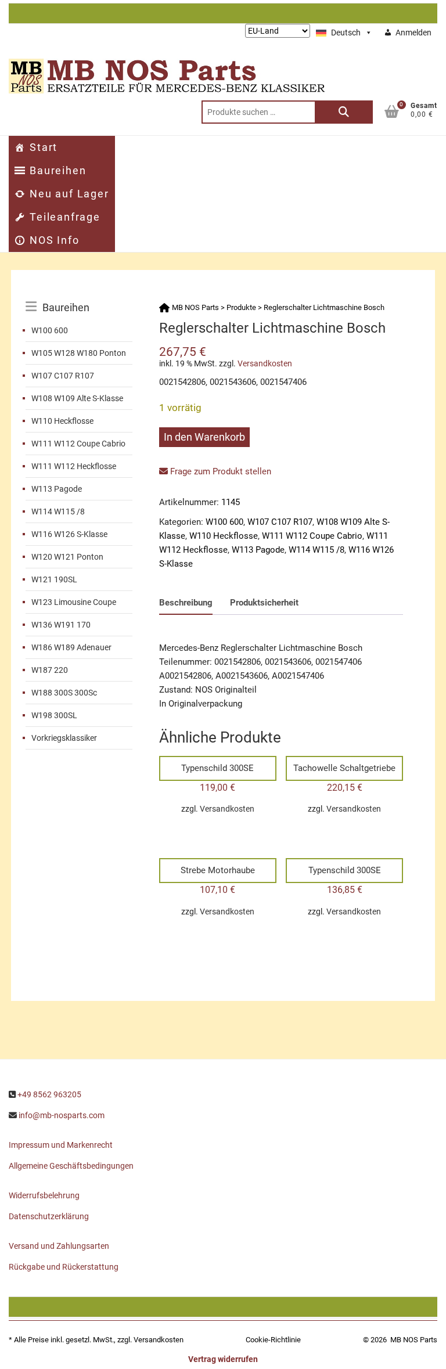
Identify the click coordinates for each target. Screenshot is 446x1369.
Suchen (344, 112)
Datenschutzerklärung (49, 1216)
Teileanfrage (65, 217)
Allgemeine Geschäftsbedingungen (71, 1165)
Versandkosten (265, 363)
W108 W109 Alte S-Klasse (77, 398)
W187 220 (49, 670)
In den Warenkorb (204, 437)
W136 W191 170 (61, 624)
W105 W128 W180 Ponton (78, 353)
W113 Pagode (56, 488)
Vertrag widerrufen (223, 1359)
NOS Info (54, 240)
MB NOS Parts (413, 1339)
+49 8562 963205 (49, 1094)
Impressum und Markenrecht (61, 1145)
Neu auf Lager (69, 194)
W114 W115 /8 (58, 511)
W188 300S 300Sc (64, 692)
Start (43, 147)
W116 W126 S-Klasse (69, 534)
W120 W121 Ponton (67, 556)
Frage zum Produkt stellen (219, 471)
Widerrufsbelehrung (44, 1195)
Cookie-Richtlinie (273, 1339)
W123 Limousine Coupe (73, 602)
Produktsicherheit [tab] (264, 602)
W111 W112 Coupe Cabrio (78, 443)
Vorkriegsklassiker (64, 738)
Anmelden (413, 32)
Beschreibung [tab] (186, 602)
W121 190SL (54, 579)
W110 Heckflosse (62, 421)
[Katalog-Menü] (78, 294)
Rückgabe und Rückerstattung (63, 1266)
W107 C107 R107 (62, 375)
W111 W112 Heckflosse (73, 466)
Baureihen (58, 170)
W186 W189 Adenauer (71, 647)
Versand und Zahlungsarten (59, 1246)
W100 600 (49, 330)
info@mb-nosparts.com (62, 1115)
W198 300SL (54, 715)
